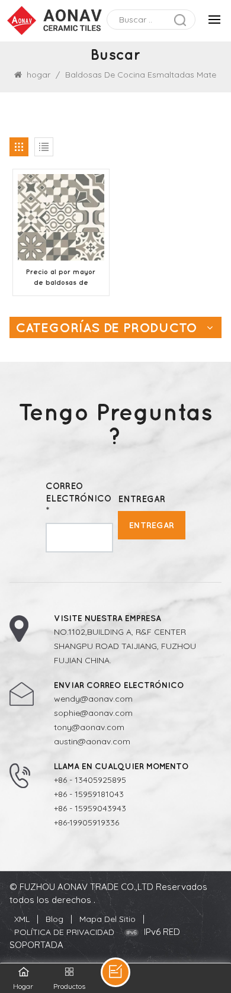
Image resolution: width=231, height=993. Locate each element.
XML (22, 919)
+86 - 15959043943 (90, 808)
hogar (38, 74)
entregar (151, 525)
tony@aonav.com (89, 727)
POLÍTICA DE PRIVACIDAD (64, 932)
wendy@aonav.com (93, 698)
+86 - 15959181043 (89, 794)
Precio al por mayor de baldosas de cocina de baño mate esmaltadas (60, 278)
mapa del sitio (107, 919)
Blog (54, 919)
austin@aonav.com (92, 741)
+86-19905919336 (86, 822)
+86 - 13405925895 (90, 780)
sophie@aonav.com (93, 713)
